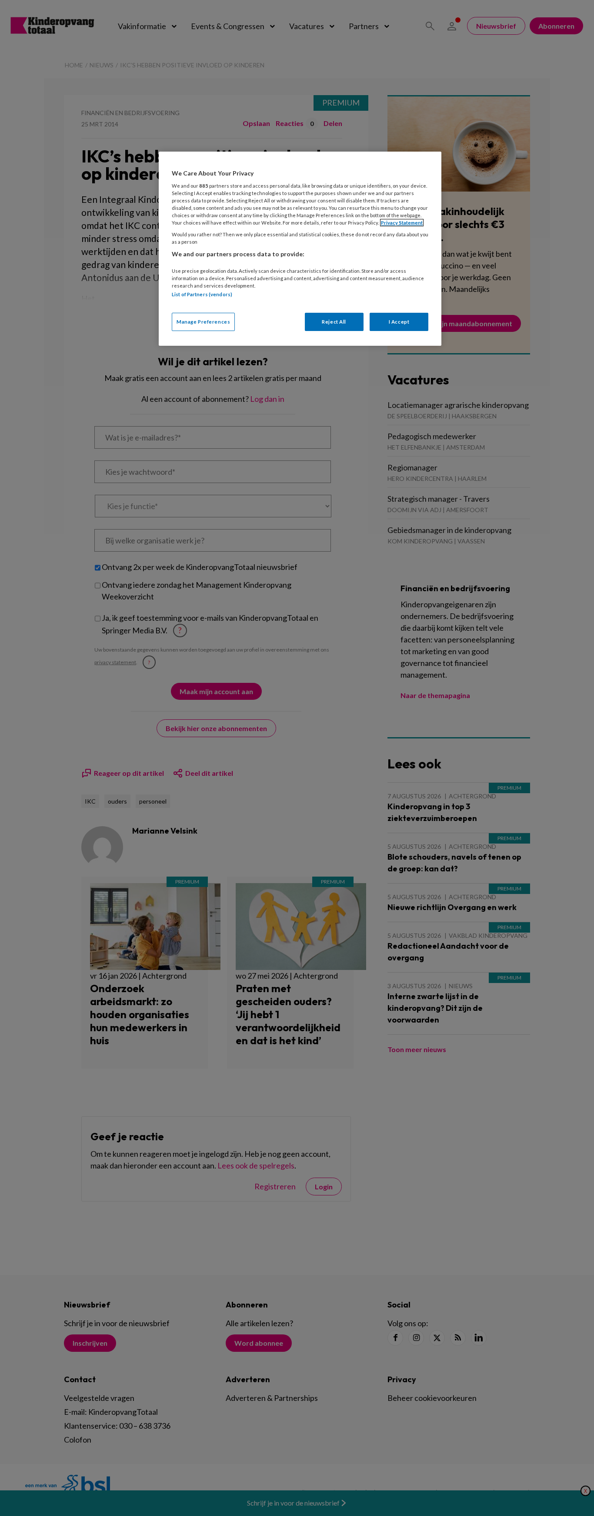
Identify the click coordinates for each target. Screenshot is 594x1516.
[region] (300, 249)
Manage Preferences (203, 321)
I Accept (399, 321)
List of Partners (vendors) (202, 294)
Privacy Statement (402, 222)
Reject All (334, 321)
